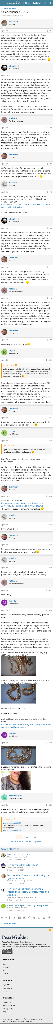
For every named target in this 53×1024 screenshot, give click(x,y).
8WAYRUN (29, 1021)
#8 (51, 298)
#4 (51, 164)
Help (4, 1012)
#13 (50, 496)
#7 (51, 267)
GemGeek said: (8, 365)
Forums (5, 967)
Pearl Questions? (26, 881)
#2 (51, 75)
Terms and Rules (9, 1005)
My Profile (6, 985)
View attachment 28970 (12, 823)
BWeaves (10, 857)
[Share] (47, 30)
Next (27, 837)
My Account (7, 988)
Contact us (7, 1002)
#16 (50, 567)
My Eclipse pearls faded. (19, 854)
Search (5, 973)
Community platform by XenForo (22, 1019)
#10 (50, 360)
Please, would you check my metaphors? (27, 905)
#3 (51, 128)
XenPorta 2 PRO (7, 1021)
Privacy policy (8, 1008)
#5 (51, 192)
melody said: (8, 819)
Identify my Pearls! (21, 908)
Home (5, 964)
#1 (51, 31)
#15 (50, 545)
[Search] (49, 3)
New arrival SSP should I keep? (22, 864)
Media (5, 970)
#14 (50, 525)
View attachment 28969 (12, 830)
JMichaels (10, 908)
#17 (50, 590)
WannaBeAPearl (12, 881)
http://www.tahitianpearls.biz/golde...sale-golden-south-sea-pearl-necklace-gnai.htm (26, 725)
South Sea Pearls (30, 867)
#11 (50, 418)
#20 (50, 805)
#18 (50, 610)
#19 (50, 743)
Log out (6, 991)
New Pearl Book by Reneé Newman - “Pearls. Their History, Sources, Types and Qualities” (28, 891)
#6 (51, 228)
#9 (51, 340)
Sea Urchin (7, 15)
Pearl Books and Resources (27, 897)
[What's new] (44, 3)
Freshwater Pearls (21, 857)
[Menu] (4, 3)
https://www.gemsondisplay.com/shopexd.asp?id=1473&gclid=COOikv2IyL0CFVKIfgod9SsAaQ (22, 504)
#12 (50, 440)
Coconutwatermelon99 (15, 867)
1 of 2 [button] (19, 837)
